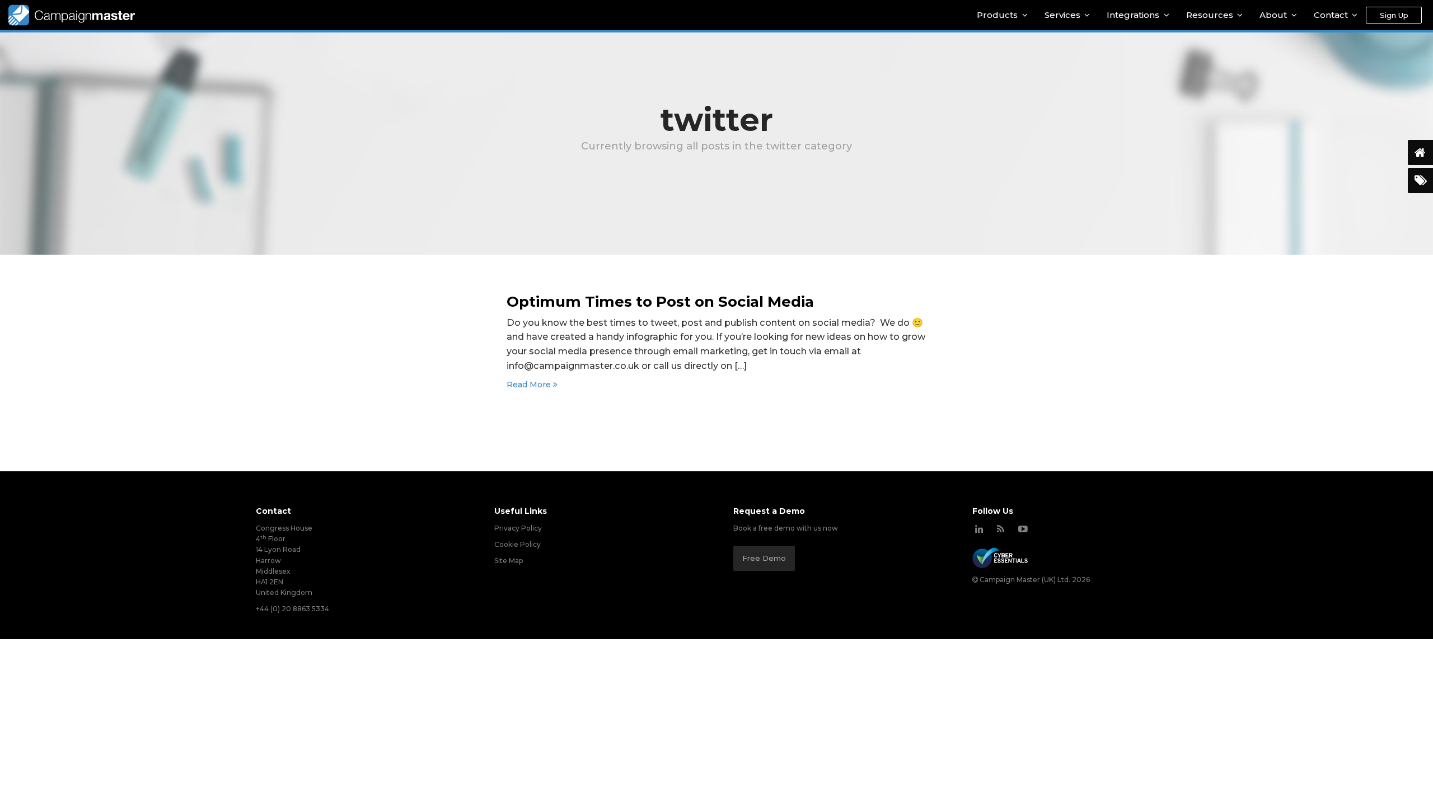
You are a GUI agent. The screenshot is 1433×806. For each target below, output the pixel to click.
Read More (530, 384)
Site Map (508, 560)
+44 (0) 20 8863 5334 (292, 608)
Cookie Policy (517, 544)
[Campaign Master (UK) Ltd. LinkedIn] (979, 529)
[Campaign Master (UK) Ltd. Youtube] (1023, 529)
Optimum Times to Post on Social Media (660, 302)
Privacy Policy (518, 528)
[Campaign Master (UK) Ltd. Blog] (1000, 529)
